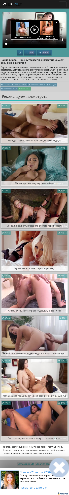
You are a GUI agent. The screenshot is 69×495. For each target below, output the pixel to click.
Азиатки (6, 85)
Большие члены (20, 85)
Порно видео (34, 476)
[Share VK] (25, 487)
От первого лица (10, 89)
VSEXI (12, 4)
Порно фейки (19, 476)
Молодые (53, 85)
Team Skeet (25, 89)
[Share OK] (31, 487)
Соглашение (25, 464)
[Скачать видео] (20, 52)
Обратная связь (44, 464)
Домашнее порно (37, 85)
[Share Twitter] (37, 487)
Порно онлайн (49, 476)
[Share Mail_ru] (43, 487)
